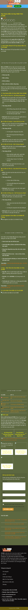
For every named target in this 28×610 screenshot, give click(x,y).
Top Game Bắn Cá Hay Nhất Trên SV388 (14, 524)
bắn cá (4, 438)
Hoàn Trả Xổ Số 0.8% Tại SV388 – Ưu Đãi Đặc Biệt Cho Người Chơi (16, 520)
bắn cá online (19, 438)
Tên (4, 492)
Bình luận (5, 481)
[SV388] (14, 2)
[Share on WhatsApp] (2, 20)
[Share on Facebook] (4, 20)
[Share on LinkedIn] (14, 20)
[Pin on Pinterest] (11, 20)
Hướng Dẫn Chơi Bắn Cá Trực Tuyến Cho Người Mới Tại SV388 (15, 533)
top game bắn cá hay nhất (11, 440)
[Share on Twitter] (7, 20)
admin (4, 18)
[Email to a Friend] (9, 20)
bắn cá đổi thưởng (11, 438)
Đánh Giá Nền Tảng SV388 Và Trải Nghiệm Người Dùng (15, 529)
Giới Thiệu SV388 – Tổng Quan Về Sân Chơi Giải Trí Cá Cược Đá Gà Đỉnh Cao (15, 537)
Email (4, 498)
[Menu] (2, 2)
